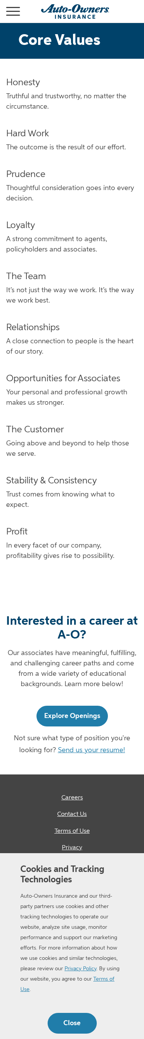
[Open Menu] (3, 11)
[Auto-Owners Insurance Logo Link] (75, 11)
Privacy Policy (80, 968)
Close (72, 1023)
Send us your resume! (91, 750)
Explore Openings (72, 716)
